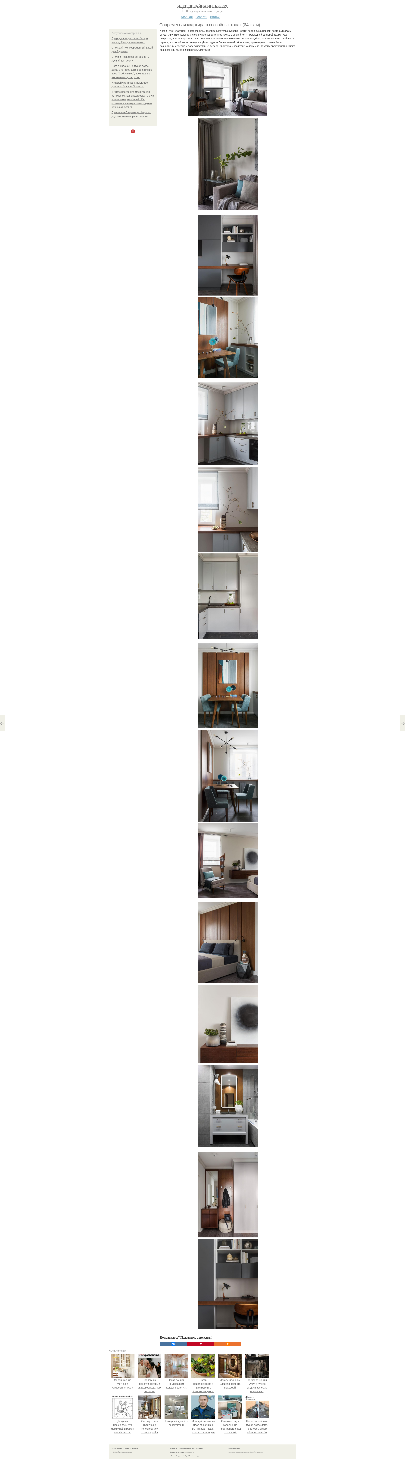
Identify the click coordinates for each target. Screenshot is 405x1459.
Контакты (173, 1448)
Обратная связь (234, 1448)
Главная (187, 16)
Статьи (215, 16)
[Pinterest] (200, 1344)
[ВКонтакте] (173, 1344)
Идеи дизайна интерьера (202, 6)
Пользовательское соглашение (191, 1448)
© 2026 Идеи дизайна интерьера (125, 1448)
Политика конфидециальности (182, 1452)
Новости (201, 16)
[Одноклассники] (227, 1344)
